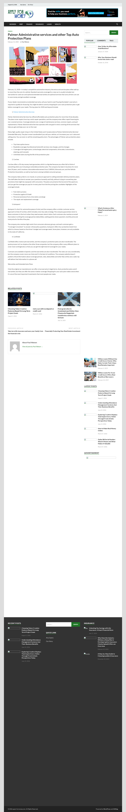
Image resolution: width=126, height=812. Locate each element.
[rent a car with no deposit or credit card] (44, 300)
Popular (89, 41)
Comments (101, 41)
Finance (29, 24)
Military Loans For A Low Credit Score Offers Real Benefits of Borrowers (106, 375)
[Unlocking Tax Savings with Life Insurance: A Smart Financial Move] (86, 628)
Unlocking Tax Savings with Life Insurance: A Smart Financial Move (101, 629)
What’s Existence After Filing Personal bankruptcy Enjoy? (107, 210)
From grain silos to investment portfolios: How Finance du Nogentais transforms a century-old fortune (68, 313)
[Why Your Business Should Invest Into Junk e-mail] (90, 57)
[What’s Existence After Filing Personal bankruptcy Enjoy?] (90, 208)
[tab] (89, 41)
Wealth (58, 24)
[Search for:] (101, 32)
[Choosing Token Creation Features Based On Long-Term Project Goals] (19, 300)
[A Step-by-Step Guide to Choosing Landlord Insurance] (90, 654)
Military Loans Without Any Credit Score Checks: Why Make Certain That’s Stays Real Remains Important (107, 362)
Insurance (40, 24)
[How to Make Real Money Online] (90, 429)
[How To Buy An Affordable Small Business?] (90, 46)
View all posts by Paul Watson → (32, 346)
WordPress (106, 809)
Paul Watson (25, 42)
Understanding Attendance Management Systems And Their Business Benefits (107, 405)
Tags (111, 41)
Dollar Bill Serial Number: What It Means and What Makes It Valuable (107, 441)
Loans (49, 24)
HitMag (115, 809)
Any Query (23, 4)
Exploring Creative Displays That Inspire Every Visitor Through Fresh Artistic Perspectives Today (107, 418)
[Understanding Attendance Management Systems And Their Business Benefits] (90, 403)
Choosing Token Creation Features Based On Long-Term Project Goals (19, 311)
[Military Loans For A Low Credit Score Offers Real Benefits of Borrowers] (90, 373)
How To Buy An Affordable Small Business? (107, 47)
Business (13, 24)
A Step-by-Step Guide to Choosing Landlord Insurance (108, 655)
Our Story (30, 4)
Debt (21, 24)
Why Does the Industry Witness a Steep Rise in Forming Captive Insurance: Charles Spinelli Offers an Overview (107, 642)
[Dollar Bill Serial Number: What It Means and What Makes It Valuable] (90, 440)
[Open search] (117, 24)
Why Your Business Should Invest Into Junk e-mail (107, 58)
